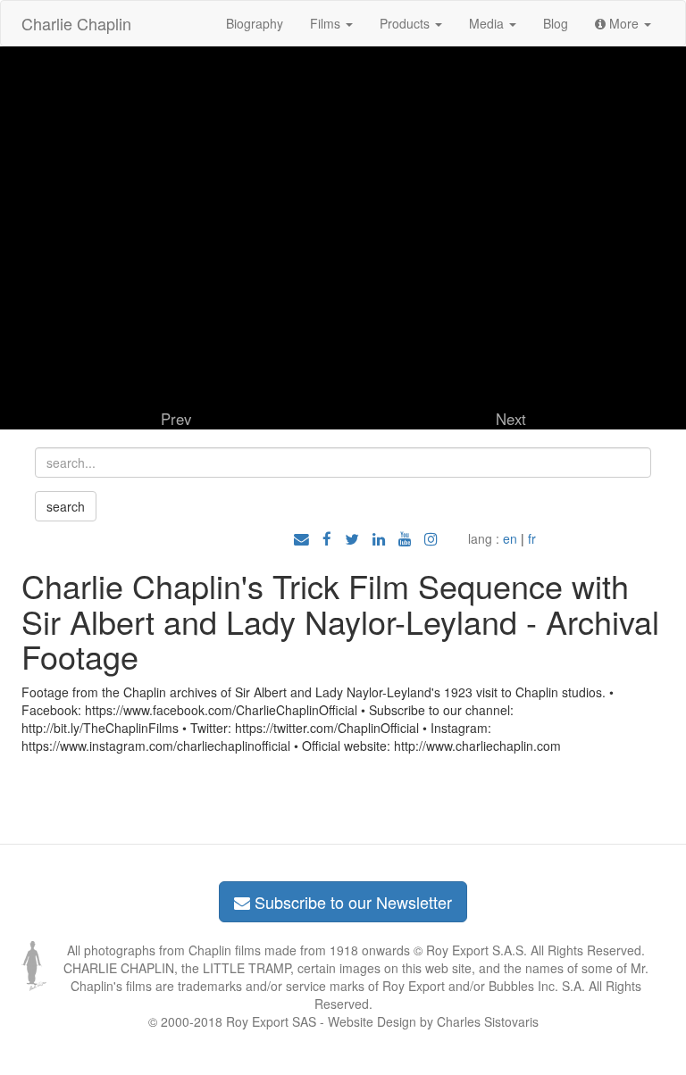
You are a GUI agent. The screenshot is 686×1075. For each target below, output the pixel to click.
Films (327, 23)
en (510, 538)
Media (488, 23)
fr (532, 538)
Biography (254, 23)
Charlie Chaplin (76, 23)
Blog (555, 23)
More (624, 23)
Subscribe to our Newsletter (351, 901)
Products (406, 23)
